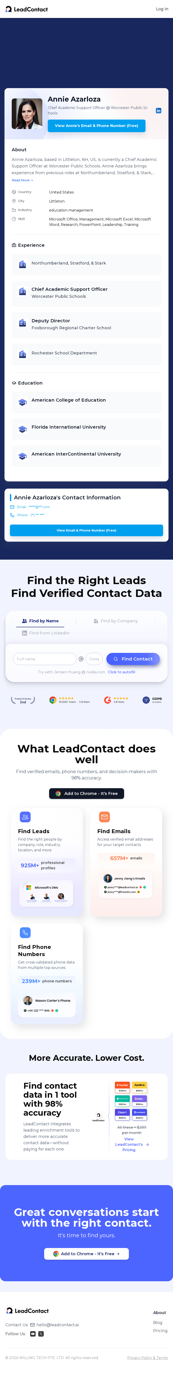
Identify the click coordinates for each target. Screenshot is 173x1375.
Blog (157, 1322)
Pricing (160, 1330)
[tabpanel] (86, 664)
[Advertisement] (89, 53)
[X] (41, 1334)
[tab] (40, 621)
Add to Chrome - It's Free (91, 793)
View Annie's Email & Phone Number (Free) (96, 126)
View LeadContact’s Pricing (129, 1144)
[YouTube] (33, 1334)
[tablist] (86, 627)
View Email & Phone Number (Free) (86, 530)
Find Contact (137, 659)
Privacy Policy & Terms (147, 1358)
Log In (162, 9)
